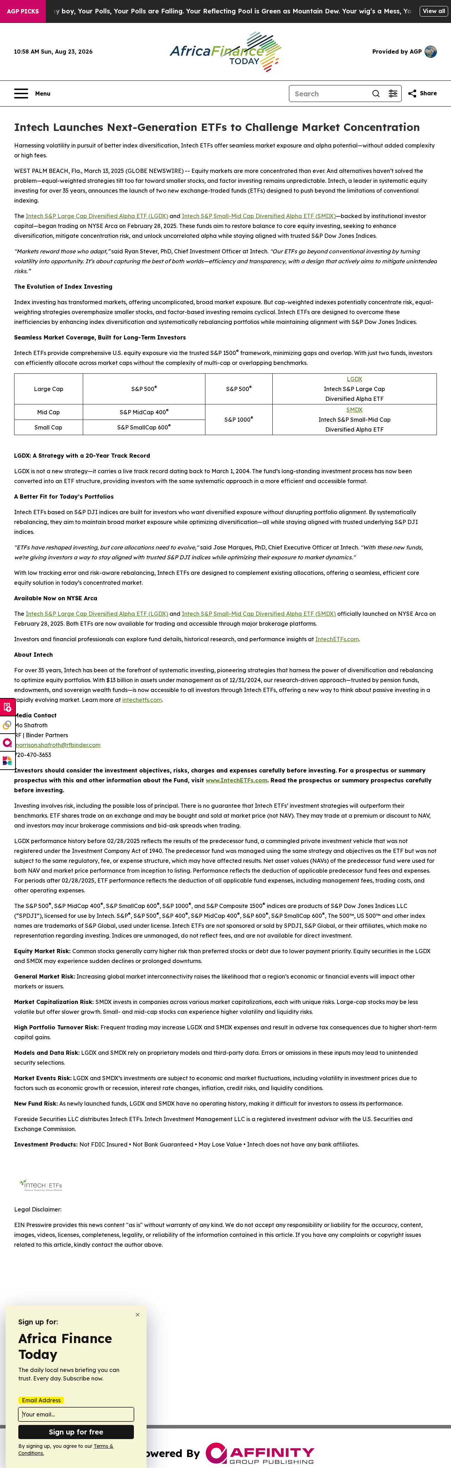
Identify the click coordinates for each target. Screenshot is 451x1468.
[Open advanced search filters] (392, 93)
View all (434, 10)
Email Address (41, 1400)
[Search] (375, 93)
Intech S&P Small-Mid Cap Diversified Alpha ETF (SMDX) (259, 215)
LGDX (354, 379)
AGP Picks (23, 11)
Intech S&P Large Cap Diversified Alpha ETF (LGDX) (97, 215)
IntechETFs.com (337, 639)
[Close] (137, 1314)
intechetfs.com (142, 699)
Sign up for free (76, 1431)
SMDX (354, 409)
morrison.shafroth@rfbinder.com (57, 744)
